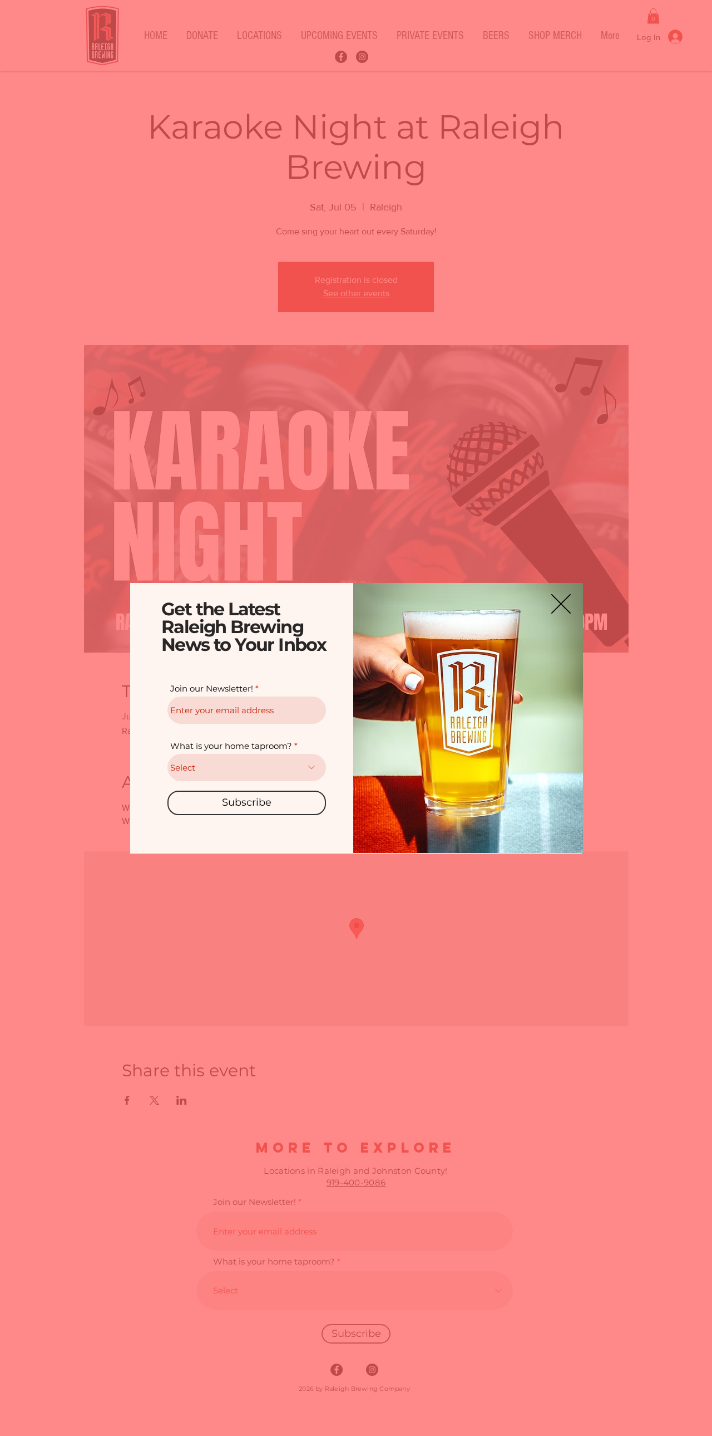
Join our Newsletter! (211, 688)
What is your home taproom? (231, 746)
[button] (561, 604)
